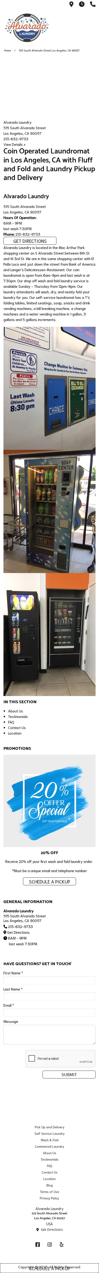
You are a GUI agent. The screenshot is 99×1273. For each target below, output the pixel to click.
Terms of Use (49, 1191)
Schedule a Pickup (49, 1268)
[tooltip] (71, 4)
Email (8, 1005)
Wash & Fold (49, 1140)
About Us (15, 710)
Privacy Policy (49, 1198)
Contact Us (17, 727)
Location (14, 732)
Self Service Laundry (50, 1133)
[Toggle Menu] (90, 27)
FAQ (11, 721)
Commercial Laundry (49, 1146)
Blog (50, 1185)
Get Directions (30, 241)
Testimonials (18, 716)
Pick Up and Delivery (49, 1127)
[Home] (26, 28)
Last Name (13, 988)
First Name (13, 972)
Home (7, 50)
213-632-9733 (15, 138)
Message (10, 1021)
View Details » (14, 144)
